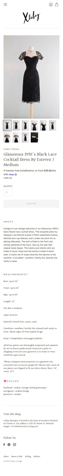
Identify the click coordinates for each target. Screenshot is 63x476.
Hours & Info (16, 456)
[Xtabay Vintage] (31, 17)
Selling (28, 456)
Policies (37, 456)
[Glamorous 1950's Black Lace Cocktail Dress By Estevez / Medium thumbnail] (7, 125)
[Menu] (5, 4)
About (6, 456)
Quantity (8, 186)
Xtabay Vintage (11, 149)
